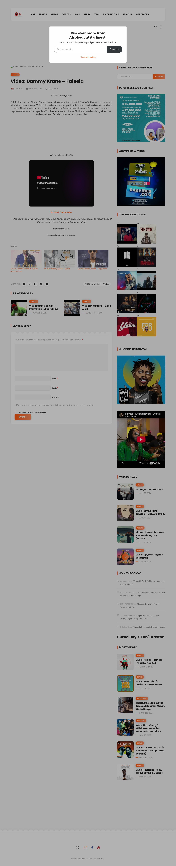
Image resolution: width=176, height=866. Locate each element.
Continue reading (88, 57)
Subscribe (114, 49)
